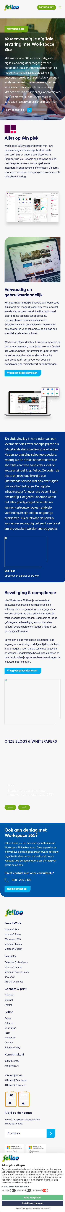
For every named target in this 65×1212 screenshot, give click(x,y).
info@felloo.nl (12, 1065)
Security (10, 956)
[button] (16, 29)
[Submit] (51, 1133)
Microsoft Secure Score (17, 972)
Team (7, 1032)
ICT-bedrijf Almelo (14, 1075)
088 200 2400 (12, 1060)
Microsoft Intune (13, 967)
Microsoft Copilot (13, 948)
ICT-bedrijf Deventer (15, 1085)
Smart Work (13, 923)
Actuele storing (12, 1047)
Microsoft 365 (12, 929)
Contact (9, 1042)
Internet (9, 999)
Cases (8, 1018)
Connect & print (16, 989)
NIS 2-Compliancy (14, 981)
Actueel (8, 1023)
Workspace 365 (13, 939)
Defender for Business (16, 962)
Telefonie (9, 995)
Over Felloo (10, 1027)
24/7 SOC (10, 976)
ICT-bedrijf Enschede (15, 1080)
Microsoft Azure (13, 934)
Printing (8, 1004)
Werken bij (10, 1037)
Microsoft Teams (13, 944)
